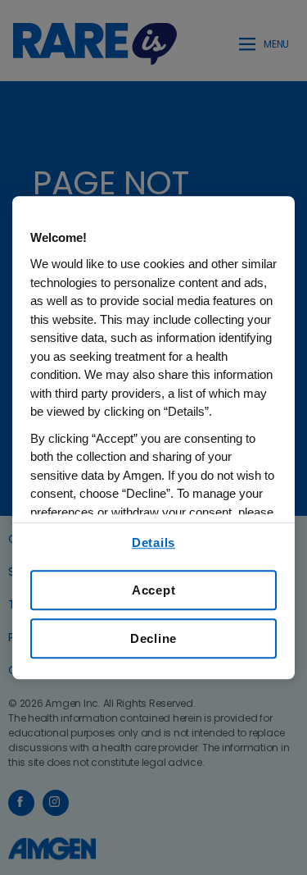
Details (153, 542)
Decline (153, 638)
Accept (154, 590)
